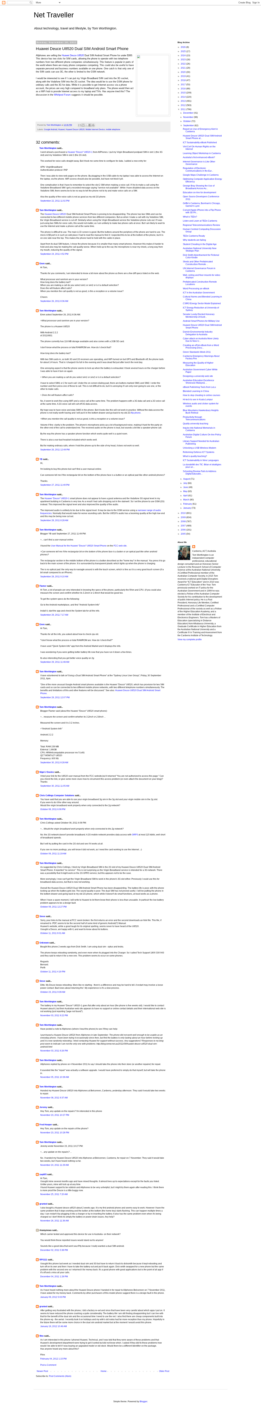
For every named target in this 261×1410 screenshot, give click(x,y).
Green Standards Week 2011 (197, 352)
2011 (183, 109)
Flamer (43, 586)
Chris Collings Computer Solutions (56, 795)
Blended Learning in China (196, 391)
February (187, 504)
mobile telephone (113, 129)
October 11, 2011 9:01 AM (52, 933)
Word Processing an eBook (196, 288)
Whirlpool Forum (62, 94)
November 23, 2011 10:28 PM (54, 1132)
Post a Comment (48, 1365)
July (185, 483)
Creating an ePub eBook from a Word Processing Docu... (201, 346)
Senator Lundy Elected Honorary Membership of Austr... (198, 315)
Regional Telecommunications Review (201, 225)
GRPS (135, 834)
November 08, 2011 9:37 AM (54, 1097)
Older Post (164, 1371)
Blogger (143, 1401)
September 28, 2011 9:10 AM (54, 576)
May (185, 491)
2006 (183, 530)
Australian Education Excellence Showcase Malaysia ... (198, 381)
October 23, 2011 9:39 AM (52, 992)
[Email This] (79, 125)
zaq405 (43, 1174)
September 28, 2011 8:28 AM (54, 520)
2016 (183, 88)
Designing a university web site (198, 376)
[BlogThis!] (83, 125)
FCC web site (120, 546)
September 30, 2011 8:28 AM (54, 762)
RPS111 (43, 1259)
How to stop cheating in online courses (201, 395)
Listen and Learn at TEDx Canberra (200, 221)
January (187, 508)
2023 (183, 59)
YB (40, 459)
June (186, 487)
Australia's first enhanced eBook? (199, 157)
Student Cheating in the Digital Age (200, 244)
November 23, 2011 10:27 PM (54, 1115)
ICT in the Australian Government (199, 292)
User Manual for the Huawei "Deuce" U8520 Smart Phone (79, 546)
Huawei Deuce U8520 (75, 129)
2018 (183, 80)
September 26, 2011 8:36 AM (54, 301)
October (187, 121)
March (186, 499)
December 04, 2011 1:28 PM (54, 1276)
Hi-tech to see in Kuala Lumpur (198, 399)
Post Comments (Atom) (60, 1376)
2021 (183, 68)
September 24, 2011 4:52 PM (54, 254)
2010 (183, 513)
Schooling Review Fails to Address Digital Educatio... (199, 472)
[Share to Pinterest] (93, 125)
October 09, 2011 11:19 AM (53, 853)
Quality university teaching (195, 423)
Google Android (50, 129)
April (185, 495)
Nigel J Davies (46, 772)
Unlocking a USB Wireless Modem (199, 448)
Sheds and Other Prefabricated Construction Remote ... (198, 262)
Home (104, 1371)
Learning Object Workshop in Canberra (202, 153)
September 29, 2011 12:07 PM (55, 697)
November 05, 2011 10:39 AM (54, 1077)
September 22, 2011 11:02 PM (54, 201)
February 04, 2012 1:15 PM (53, 1359)
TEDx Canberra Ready (194, 236)
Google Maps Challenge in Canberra (201, 175)
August (187, 479)
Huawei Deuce (73, 55)
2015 (183, 92)
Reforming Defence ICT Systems (198, 452)
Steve (42, 916)
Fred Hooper (45, 1124)
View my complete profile (190, 639)
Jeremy (43, 1107)
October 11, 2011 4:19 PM (52, 971)
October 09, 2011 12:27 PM (53, 907)
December (188, 113)
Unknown (44, 943)
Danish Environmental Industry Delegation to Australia (198, 333)
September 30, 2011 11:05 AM (54, 786)
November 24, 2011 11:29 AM (54, 1165)
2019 (183, 76)
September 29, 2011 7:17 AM (54, 615)
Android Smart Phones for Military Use (201, 321)
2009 (183, 517)
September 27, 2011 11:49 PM (54, 485)
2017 (183, 84)
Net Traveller (54, 15)
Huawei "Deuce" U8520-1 (80, 152)
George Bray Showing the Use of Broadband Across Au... (198, 187)
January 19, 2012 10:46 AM (53, 1326)
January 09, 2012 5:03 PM (53, 1297)
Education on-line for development (199, 192)
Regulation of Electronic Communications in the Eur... (198, 169)
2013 (183, 101)
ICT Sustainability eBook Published (200, 142)
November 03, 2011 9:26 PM (54, 1050)
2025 (183, 51)
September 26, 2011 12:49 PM (55, 449)
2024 (183, 55)
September (188, 125)
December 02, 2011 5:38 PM (54, 1250)
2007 (183, 525)
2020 (183, 72)
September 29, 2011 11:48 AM (54, 662)
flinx (41, 1336)
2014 (183, 97)
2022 (183, 64)
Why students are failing (194, 240)
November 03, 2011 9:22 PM (54, 1015)
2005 (183, 534)
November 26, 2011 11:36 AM (54, 1220)
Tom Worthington (47, 148)
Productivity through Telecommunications (194, 418)
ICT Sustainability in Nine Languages (201, 460)
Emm (42, 263)
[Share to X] (86, 125)
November (188, 117)
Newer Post (42, 1371)
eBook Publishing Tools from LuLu (199, 387)
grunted (43, 1204)
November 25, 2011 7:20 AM (54, 1194)
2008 (183, 521)
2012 (183, 105)
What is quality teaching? (195, 456)
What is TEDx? (190, 217)
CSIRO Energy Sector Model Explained (202, 303)
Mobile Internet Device (95, 129)
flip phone (136, 413)
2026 (183, 47)
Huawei (61, 129)
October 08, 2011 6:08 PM (52, 809)
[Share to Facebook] (90, 125)
